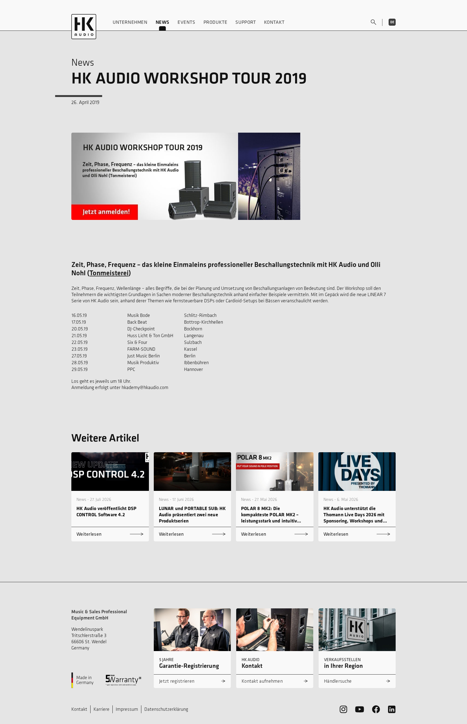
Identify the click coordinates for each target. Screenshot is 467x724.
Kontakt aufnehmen (262, 681)
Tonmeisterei (109, 272)
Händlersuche (338, 681)
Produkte (216, 22)
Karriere (101, 709)
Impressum (127, 709)
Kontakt (274, 22)
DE (392, 22)
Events (186, 22)
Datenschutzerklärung (166, 709)
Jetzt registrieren (176, 681)
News (162, 22)
